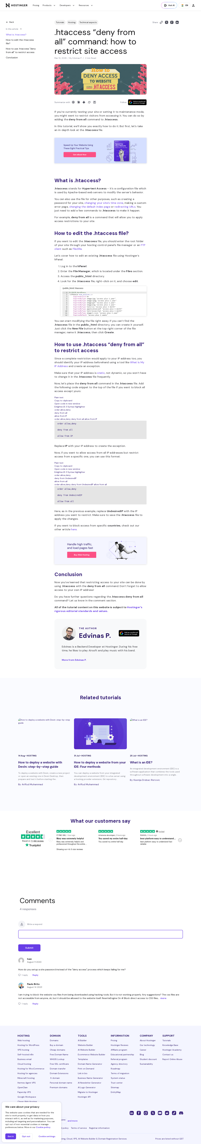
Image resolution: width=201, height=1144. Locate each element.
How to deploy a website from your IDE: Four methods (100, 764)
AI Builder (82, 1040)
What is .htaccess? (16, 34)
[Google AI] (84, 102)
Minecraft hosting (26, 1078)
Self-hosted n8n (26, 1054)
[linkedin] (131, 1112)
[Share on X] (166, 22)
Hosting (71, 22)
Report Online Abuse (172, 1059)
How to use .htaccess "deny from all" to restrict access (21, 50)
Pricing (36, 5)
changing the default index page (89, 206)
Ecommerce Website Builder (91, 1054)
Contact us (167, 1054)
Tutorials (60, 22)
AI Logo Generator (87, 1087)
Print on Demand (86, 1068)
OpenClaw (23, 1087)
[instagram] (145, 1112)
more (163, 998)
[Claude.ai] (78, 102)
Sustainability (146, 1064)
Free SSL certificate (59, 1064)
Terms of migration (120, 1073)
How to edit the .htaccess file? (20, 41)
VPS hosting (23, 1049)
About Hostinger (148, 1040)
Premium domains (58, 1087)
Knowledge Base (170, 1045)
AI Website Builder (86, 1049)
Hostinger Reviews (119, 1045)
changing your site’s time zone (103, 203)
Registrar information (99, 1128)
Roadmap (115, 1068)
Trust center (117, 1082)
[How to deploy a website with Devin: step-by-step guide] (44, 733)
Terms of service (79, 1128)
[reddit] (167, 1112)
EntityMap (116, 1092)
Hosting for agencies (27, 1073)
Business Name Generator (90, 1078)
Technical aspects (88, 22)
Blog (142, 1054)
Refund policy (62, 1128)
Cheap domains (57, 1049)
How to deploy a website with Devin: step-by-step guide (40, 764)
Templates (83, 1059)
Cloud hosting (24, 1064)
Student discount (148, 1059)
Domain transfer (58, 1068)
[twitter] (153, 1112)
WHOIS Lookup (57, 1059)
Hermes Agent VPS (27, 1082)
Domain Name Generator (90, 1064)
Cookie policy (43, 1127)
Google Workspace (27, 1097)
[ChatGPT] (73, 102)
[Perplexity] (94, 102)
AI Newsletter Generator (89, 1082)
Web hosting (24, 1040)
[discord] (181, 1112)
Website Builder (85, 1045)
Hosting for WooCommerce (31, 1068)
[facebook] (138, 1112)
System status (118, 1078)
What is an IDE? (141, 762)
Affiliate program (119, 1049)
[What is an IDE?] (156, 733)
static (101, 373)
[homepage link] (17, 5)
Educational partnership (122, 1054)
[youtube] (160, 1112)
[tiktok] (174, 1112)
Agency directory (119, 1064)
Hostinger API (84, 1097)
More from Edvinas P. (74, 659)
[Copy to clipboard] (161, 22)
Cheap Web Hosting (27, 1101)
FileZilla (77, 249)
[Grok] (89, 102)
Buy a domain (56, 1045)
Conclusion (12, 57)
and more (73, 1120)
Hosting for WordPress (28, 1045)
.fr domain (55, 1078)
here (74, 529)
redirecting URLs (125, 206)
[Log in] (193, 5)
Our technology (147, 1045)
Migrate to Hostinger (88, 1092)
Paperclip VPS (24, 1092)
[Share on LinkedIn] (177, 22)
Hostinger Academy (172, 1049)
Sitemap (115, 1087)
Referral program (119, 1059)
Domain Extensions (59, 1073)
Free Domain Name (59, 1054)
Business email (24, 1059)
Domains (54, 1040)
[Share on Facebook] (172, 22)
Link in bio (82, 1073)
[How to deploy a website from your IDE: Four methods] (100, 733)
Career (143, 1049)
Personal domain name (61, 1082)
